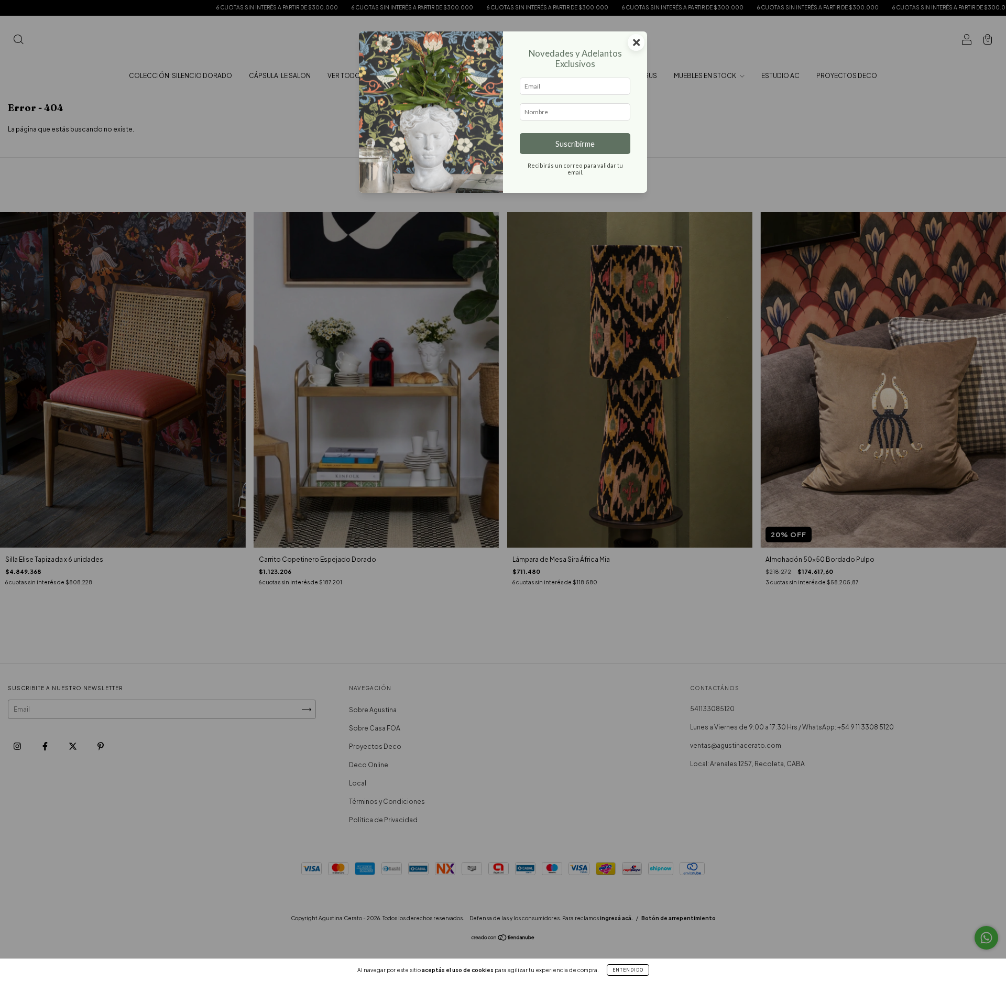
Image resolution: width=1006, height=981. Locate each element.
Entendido (628, 970)
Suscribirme (575, 143)
